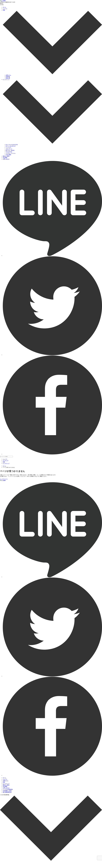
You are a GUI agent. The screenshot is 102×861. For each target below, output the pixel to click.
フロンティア (9, 148)
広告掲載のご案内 (7, 790)
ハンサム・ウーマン (11, 153)
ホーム (4, 7)
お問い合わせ (6, 159)
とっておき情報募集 (8, 789)
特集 (4, 10)
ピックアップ (6, 79)
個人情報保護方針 (7, 792)
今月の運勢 (8, 154)
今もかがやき (9, 151)
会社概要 (5, 157)
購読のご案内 (6, 156)
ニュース (5, 8)
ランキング (5, 460)
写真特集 (8, 76)
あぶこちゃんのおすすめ (12, 144)
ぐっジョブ (8, 147)
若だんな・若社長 (10, 150)
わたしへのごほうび (11, 146)
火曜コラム (8, 75)
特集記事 (8, 78)
